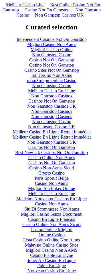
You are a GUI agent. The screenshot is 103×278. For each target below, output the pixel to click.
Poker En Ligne (51, 265)
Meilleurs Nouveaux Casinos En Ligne (51, 198)
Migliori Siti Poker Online (51, 188)
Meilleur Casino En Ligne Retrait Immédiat (52, 131)
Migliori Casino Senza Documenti (51, 214)
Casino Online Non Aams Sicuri (51, 224)
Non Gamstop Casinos (51, 95)
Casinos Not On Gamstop (51, 101)
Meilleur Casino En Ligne (51, 90)
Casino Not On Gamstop (47, 9)
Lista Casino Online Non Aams (51, 239)
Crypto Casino (51, 173)
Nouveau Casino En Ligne (51, 270)
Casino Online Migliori (51, 229)
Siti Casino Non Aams (51, 75)
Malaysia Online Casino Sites (51, 245)
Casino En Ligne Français (51, 219)
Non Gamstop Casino (51, 54)
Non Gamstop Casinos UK (59, 15)
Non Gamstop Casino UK (51, 126)
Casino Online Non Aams (51, 157)
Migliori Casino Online (51, 49)
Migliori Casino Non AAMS (52, 250)
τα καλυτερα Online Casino (51, 80)
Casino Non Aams (51, 183)
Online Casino (52, 234)
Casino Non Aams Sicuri (51, 167)
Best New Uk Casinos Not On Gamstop (51, 152)
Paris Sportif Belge (52, 178)
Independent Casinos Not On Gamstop (52, 39)
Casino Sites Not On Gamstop (51, 70)
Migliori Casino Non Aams (51, 44)
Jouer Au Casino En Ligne (51, 260)
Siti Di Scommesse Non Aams (51, 209)
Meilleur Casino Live (25, 4)
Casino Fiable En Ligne (51, 255)
